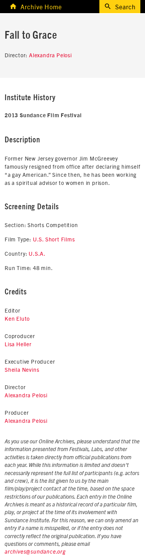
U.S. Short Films (54, 239)
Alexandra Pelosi (50, 54)
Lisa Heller (18, 343)
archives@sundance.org (35, 552)
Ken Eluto (17, 318)
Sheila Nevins (22, 369)
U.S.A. (37, 253)
